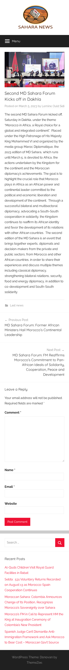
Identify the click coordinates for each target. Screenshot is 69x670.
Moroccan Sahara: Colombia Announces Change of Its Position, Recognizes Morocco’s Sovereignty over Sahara (33, 602)
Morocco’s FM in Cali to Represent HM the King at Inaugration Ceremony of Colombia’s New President (34, 619)
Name (10, 470)
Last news (16, 305)
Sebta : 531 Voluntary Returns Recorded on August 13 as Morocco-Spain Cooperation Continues (33, 585)
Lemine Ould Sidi (53, 106)
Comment (13, 412)
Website (11, 503)
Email (10, 487)
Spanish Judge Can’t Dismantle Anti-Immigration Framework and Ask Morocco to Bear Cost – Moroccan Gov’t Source (34, 637)
